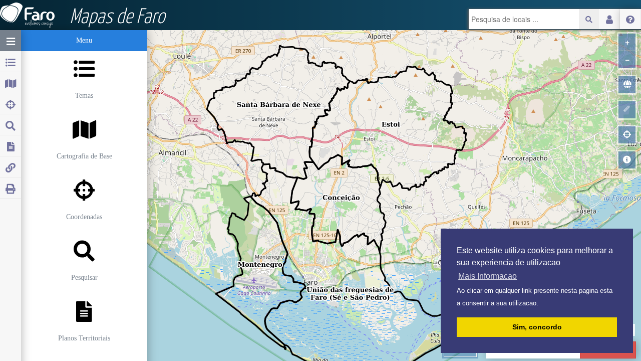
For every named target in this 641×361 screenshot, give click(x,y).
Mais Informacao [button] (487, 276)
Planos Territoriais (84, 338)
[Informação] (626, 159)
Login (609, 19)
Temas (84, 95)
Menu (84, 40)
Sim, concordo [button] (537, 327)
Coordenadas (84, 217)
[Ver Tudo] (626, 84)
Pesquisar (84, 277)
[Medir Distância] (626, 109)
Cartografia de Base (84, 156)
